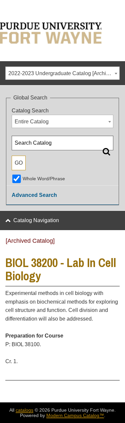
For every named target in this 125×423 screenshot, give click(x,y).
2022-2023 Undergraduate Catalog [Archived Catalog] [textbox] (63, 73)
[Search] (106, 151)
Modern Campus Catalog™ (75, 415)
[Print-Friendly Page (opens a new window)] (106, 243)
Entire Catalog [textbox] (32, 121)
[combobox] (62, 73)
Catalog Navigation (36, 220)
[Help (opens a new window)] (115, 243)
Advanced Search (34, 195)
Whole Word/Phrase (44, 178)
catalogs (24, 410)
